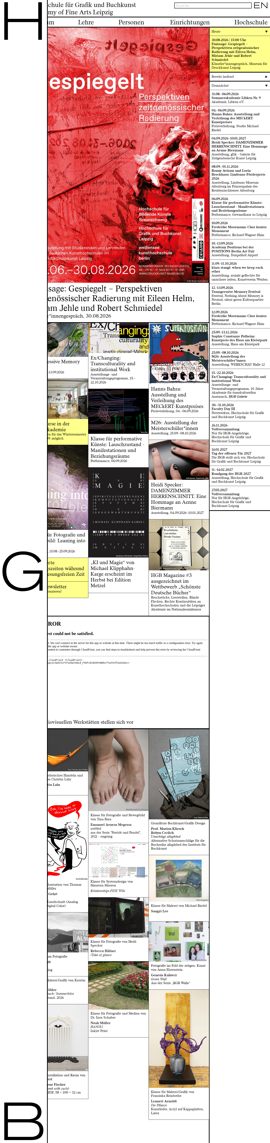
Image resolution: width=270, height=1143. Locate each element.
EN (260, 5)
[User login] (254, 13)
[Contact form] (265, 13)
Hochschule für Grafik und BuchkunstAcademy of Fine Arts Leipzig (83, 8)
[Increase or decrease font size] (244, 13)
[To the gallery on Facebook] (260, 13)
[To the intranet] (249, 13)
